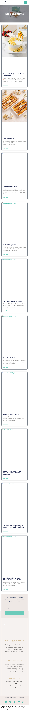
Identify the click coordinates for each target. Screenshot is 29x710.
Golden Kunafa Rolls (10, 187)
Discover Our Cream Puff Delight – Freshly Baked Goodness (12, 472)
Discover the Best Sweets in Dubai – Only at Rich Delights (13, 526)
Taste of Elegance (9, 245)
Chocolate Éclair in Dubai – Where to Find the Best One (13, 579)
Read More (5, 85)
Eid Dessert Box (9, 139)
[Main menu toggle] (25, 2)
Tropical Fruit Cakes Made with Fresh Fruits (14, 75)
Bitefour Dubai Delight (11, 414)
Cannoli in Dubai (9, 358)
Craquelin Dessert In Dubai (12, 301)
